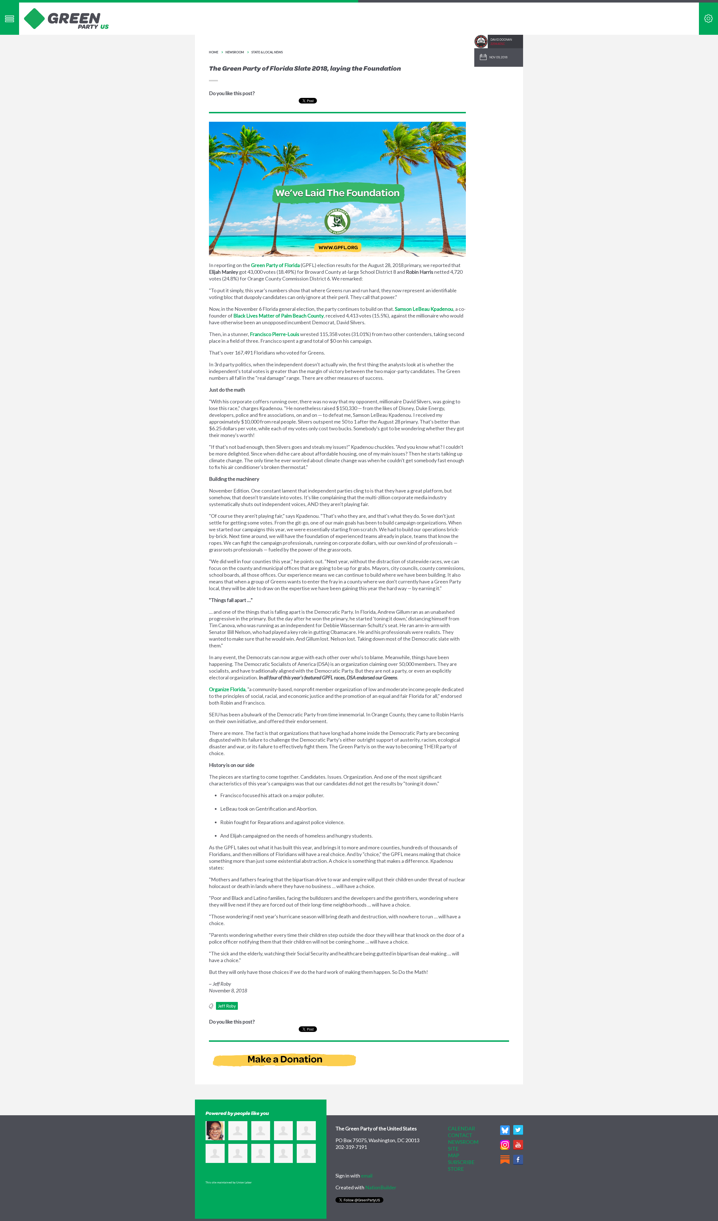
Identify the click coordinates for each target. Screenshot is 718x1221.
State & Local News (267, 52)
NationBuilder (380, 1187)
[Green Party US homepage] (66, 18)
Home (213, 52)
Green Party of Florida (275, 265)
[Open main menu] (9, 19)
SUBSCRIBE (461, 1162)
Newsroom (234, 52)
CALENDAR (461, 1128)
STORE (456, 1169)
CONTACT (460, 1135)
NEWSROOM (463, 1142)
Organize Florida (227, 689)
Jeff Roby (227, 1005)
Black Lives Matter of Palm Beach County (278, 315)
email (366, 1175)
